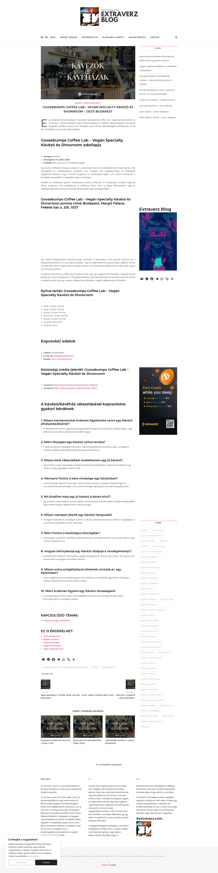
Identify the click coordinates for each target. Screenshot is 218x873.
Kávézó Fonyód (148, 599)
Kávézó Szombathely (151, 695)
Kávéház (163, 541)
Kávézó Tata (166, 705)
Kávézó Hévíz (147, 615)
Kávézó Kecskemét (150, 626)
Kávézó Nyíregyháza (151, 647)
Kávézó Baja (159, 546)
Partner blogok (159, 856)
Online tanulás (68, 37)
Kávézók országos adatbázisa (56, 620)
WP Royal (114, 856)
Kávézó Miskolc (149, 636)
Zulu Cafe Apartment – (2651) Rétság (155, 105)
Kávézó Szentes (149, 684)
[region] (33, 851)
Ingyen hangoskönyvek (53, 648)
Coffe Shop (158, 530)
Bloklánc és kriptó (51, 639)
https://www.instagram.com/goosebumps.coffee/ (75, 388)
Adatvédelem (34, 856)
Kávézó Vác (168, 716)
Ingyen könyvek (137, 37)
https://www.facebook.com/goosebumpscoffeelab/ (75, 385)
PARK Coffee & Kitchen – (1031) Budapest (157, 117)
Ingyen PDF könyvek (52, 645)
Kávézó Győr (167, 599)
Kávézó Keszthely (150, 631)
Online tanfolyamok (51, 642)
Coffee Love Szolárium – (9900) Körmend (157, 100)
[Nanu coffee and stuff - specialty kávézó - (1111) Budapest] (130, 684)
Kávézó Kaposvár (149, 621)
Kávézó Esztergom (150, 594)
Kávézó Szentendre (150, 679)
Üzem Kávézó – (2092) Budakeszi (154, 111)
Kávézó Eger (147, 589)
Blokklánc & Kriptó (113, 37)
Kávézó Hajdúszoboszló (153, 610)
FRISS (52, 37)
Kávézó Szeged (148, 674)
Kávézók (155, 37)
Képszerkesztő (90, 37)
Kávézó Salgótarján (151, 658)
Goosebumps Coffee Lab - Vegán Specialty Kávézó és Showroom (66, 667)
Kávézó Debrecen (149, 578)
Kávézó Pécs (164, 652)
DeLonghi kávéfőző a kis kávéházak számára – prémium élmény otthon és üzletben (155, 80)
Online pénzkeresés (52, 636)
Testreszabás (21, 862)
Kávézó (78, 103)
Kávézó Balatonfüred (152, 552)
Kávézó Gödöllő (149, 605)
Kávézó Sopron (148, 668)
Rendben (46, 862)
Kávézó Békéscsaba (150, 567)
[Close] (58, 836)
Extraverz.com (47, 673)
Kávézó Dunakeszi (150, 583)
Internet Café (148, 541)
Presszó (145, 727)
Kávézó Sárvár (148, 705)
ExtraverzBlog (125, 856)
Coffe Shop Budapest (151, 536)
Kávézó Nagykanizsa (151, 642)
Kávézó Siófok (148, 663)
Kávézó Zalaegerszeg (151, 721)
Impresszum (148, 856)
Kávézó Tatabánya (150, 711)
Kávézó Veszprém (149, 716)
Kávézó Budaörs (149, 562)
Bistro (144, 530)
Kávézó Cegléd (148, 573)
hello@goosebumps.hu (63, 356)
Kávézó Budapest (92, 103)
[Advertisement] (158, 163)
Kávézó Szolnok (149, 690)
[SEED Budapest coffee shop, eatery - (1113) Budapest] (45, 684)
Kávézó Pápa (147, 652)
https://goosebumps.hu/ (61, 359)
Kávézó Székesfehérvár (152, 700)
